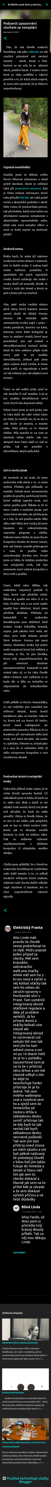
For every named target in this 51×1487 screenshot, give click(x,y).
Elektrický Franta (27, 927)
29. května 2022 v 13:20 (32, 1212)
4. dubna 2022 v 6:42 (22, 932)
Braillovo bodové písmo (13, 1392)
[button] (5, 38)
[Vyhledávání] (47, 4)
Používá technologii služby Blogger (27, 1480)
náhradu (33, 51)
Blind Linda (31, 1207)
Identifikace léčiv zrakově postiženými (20, 1343)
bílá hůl (24, 197)
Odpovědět (19, 1253)
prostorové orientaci (28, 188)
